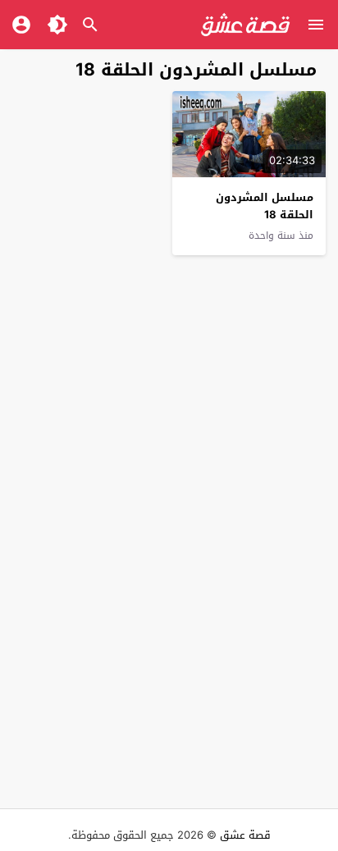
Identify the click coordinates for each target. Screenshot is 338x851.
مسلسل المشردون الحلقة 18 (264, 206)
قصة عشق (245, 835)
